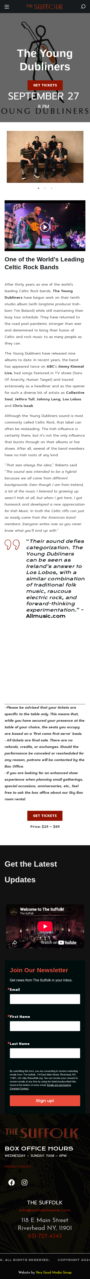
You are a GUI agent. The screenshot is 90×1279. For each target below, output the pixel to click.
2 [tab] (45, 188)
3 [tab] (51, 188)
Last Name (19, 1044)
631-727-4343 (45, 1236)
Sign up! (45, 1101)
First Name (20, 1016)
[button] (83, 6)
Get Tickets (45, 85)
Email (15, 989)
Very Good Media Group (54, 1272)
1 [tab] (38, 188)
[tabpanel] (45, 157)
